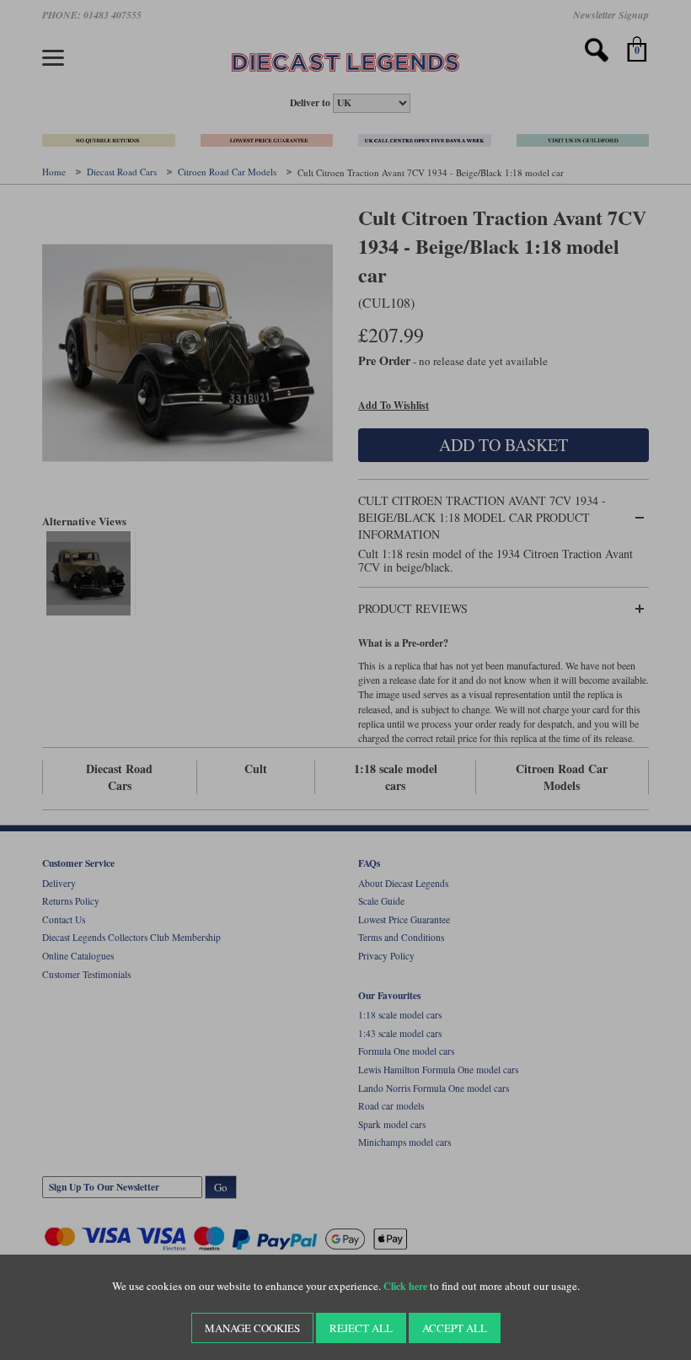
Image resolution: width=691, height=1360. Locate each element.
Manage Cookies (252, 1328)
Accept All (454, 1328)
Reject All (361, 1328)
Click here (405, 1286)
